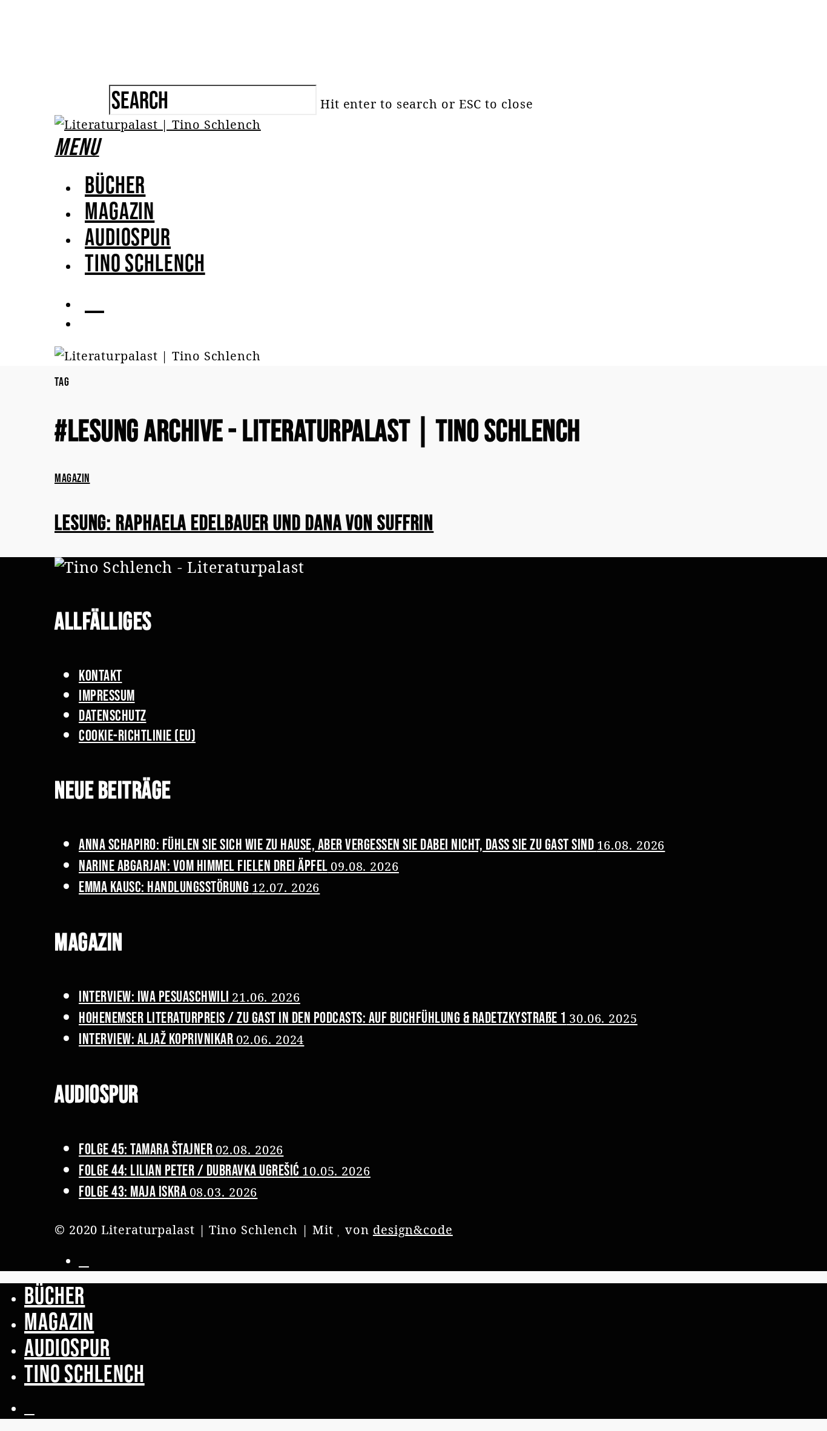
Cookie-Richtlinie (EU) (137, 735)
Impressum (107, 695)
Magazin (119, 210)
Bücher (115, 184)
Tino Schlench (145, 263)
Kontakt (100, 675)
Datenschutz (113, 715)
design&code (413, 1229)
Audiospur (128, 236)
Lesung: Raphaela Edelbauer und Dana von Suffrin (243, 522)
